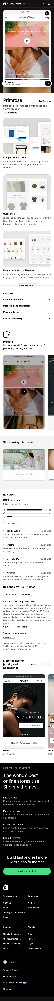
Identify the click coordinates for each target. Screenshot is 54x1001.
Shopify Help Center (12, 934)
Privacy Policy (9, 976)
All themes (25, 594)
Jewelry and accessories (14, 912)
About (30, 934)
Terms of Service (11, 970)
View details (9, 627)
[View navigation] (49, 4)
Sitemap (7, 989)
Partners (31, 939)
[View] (24, 465)
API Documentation (12, 939)
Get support (10, 594)
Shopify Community (12, 943)
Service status (34, 948)
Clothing (7, 903)
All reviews (10, 523)
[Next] (49, 442)
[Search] (43, 4)
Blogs (5, 948)
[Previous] (42, 442)
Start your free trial (27, 871)
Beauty (6, 907)
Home (6, 917)
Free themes (33, 907)
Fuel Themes (11, 112)
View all (33, 664)
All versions (22, 627)
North (14, 105)
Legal (30, 943)
